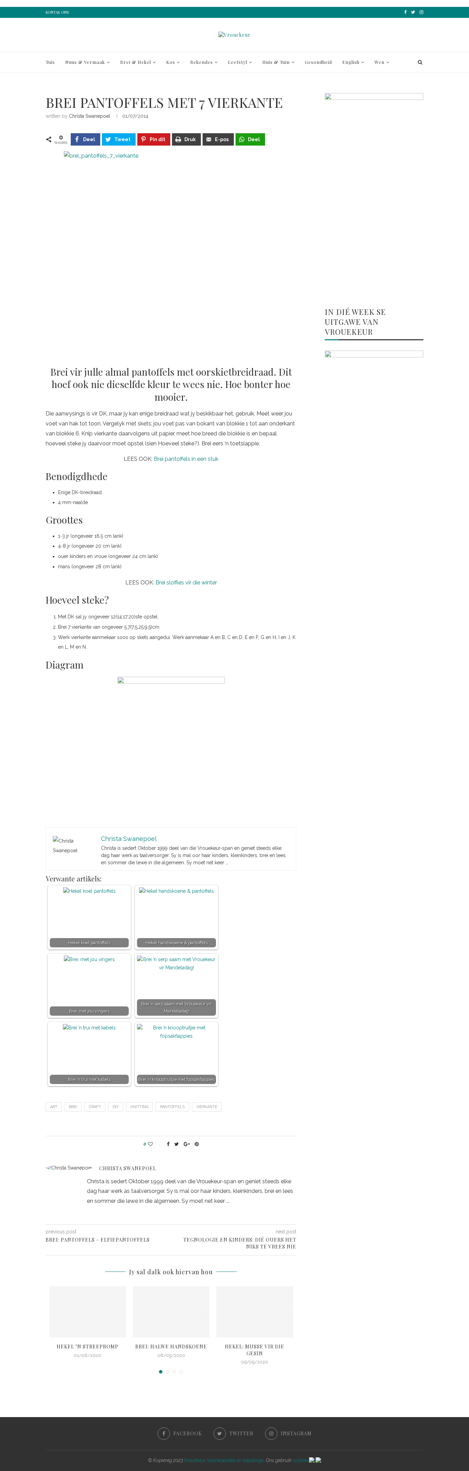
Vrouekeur (194, 1460)
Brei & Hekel (135, 62)
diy (116, 1107)
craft (95, 1107)
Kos (170, 62)
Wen (380, 62)
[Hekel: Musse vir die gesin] (254, 1311)
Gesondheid (318, 62)
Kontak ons (57, 12)
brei (73, 1107)
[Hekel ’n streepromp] (87, 1311)
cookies (301, 1460)
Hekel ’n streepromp (87, 1346)
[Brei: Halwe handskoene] (171, 1311)
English (350, 62)
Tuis (50, 62)
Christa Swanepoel (89, 116)
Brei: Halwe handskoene (171, 1346)
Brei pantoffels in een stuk (186, 459)
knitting (139, 1107)
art (53, 1107)
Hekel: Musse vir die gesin (254, 1350)
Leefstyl (237, 62)
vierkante (206, 1107)
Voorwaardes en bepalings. (236, 1460)
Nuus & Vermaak (85, 62)
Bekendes (201, 62)
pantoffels (172, 1107)
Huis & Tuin (276, 62)
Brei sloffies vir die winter (186, 582)
